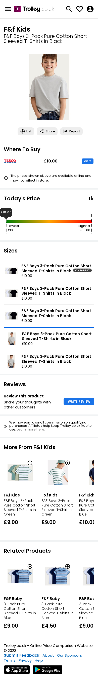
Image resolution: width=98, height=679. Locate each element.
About (48, 655)
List (29, 131)
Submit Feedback (21, 655)
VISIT (87, 161)
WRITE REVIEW (79, 401)
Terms (10, 660)
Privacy (25, 660)
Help (39, 660)
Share (50, 131)
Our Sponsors (69, 655)
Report (74, 131)
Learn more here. (31, 429)
